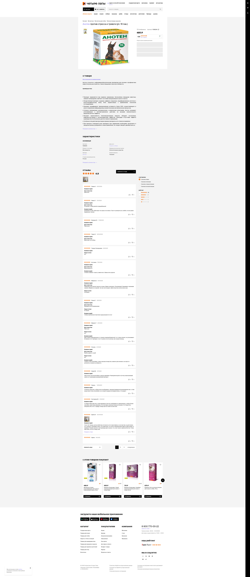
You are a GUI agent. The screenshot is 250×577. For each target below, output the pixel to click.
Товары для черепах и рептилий (88, 546)
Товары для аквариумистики (87, 541)
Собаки (107, 14)
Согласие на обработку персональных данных (119, 568)
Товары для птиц (84, 549)
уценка (155, 14)
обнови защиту (87, 14)
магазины (145, 3)
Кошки (101, 14)
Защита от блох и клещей (87, 538)
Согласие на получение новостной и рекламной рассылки (149, 566)
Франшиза (124, 538)
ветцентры (159, 3)
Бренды (103, 533)
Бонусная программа (106, 535)
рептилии (141, 14)
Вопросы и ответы (106, 552)
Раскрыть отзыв (88, 432)
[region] (123, 14)
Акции (102, 530)
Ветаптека (133, 14)
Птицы (126, 14)
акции (96, 14)
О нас (123, 533)
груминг (151, 3)
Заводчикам (104, 538)
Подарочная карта (85, 530)
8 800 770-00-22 (150, 526)
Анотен (86, 24)
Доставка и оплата (106, 544)
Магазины (124, 530)
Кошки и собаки (113, 145)
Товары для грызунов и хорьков (88, 544)
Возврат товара (105, 546)
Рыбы (120, 14)
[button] (150, 36)
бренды (149, 14)
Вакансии (124, 535)
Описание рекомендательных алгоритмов (148, 569)
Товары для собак (85, 535)
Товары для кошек (85, 533)
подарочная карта (134, 3)
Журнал (103, 549)
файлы (20, 569)
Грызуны (114, 14)
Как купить (104, 541)
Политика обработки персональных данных (120, 565)
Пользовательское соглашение (117, 571)
